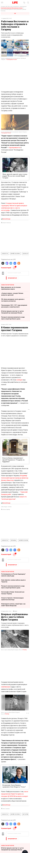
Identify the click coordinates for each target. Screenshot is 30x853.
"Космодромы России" (11, 59)
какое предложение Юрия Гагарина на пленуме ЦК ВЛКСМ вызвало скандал (14, 793)
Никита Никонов (7, 222)
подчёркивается (14, 147)
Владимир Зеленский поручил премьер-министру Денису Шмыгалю (14, 478)
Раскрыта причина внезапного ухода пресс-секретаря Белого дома (13, 318)
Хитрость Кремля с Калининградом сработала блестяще (12, 599)
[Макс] (6, 263)
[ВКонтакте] (14, 263)
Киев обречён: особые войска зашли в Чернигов (13, 581)
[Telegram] (10, 263)
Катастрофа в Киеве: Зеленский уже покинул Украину (12, 593)
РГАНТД (24, 649)
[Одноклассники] (18, 263)
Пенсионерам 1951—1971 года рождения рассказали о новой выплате (14, 306)
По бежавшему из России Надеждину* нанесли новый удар (13, 575)
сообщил (19, 380)
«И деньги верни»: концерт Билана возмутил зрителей (12, 294)
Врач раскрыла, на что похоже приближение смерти (11, 288)
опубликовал (5, 687)
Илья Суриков (6, 808)
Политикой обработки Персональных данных (11, 8)
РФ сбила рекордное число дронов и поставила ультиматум (12, 300)
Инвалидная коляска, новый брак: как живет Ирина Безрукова (13, 605)
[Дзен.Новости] (2, 263)
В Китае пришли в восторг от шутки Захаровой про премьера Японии (12, 312)
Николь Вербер (6, 509)
